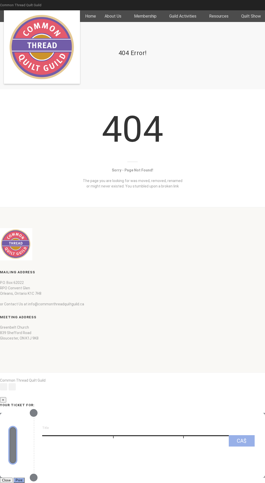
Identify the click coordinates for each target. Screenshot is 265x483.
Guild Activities (182, 16)
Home (90, 16)
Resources (219, 16)
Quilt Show (251, 16)
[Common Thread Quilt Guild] (42, 47)
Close (6, 480)
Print (19, 480)
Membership (145, 16)
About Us (113, 16)
